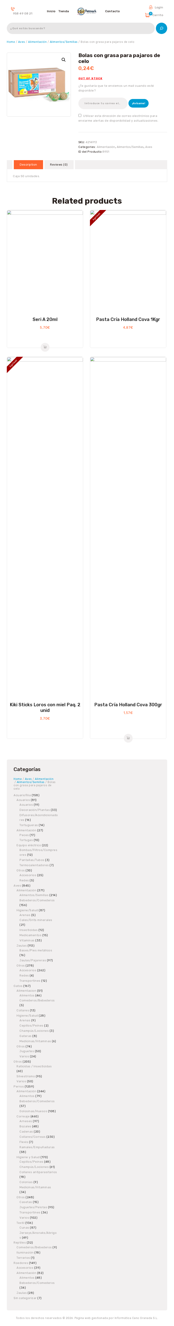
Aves (21, 41)
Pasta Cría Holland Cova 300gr (128, 704)
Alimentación (37, 41)
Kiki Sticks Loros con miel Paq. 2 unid (45, 707)
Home (11, 41)
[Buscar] (161, 28)
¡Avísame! (138, 103)
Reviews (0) (59, 164)
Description (28, 164)
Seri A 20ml (45, 319)
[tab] (28, 164)
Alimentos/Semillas (64, 41)
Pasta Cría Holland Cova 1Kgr (128, 319)
